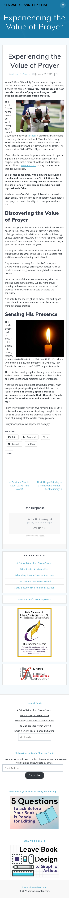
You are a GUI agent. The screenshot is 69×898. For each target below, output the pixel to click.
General (26, 74)
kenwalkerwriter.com (25, 5)
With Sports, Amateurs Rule (34, 569)
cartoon (31, 135)
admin (14, 74)
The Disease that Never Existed (34, 581)
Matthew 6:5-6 (28, 165)
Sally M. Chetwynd (39, 519)
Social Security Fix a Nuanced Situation (34, 587)
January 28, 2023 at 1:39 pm (39, 522)
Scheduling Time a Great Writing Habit (34, 575)
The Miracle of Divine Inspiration (34, 599)
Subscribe (34, 775)
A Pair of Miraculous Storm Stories (34, 563)
